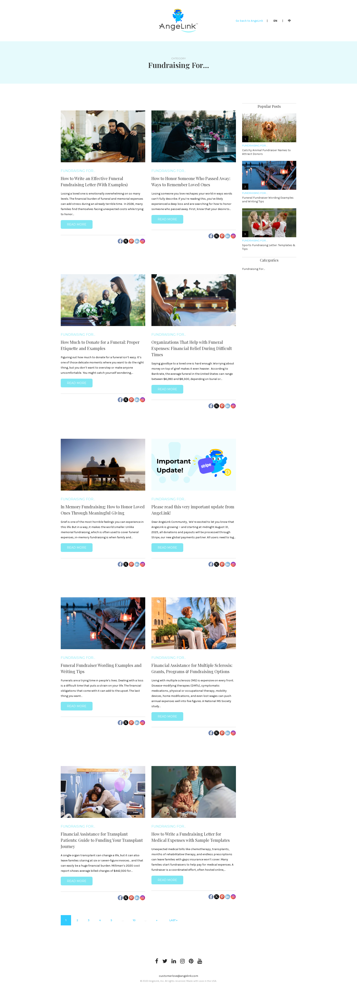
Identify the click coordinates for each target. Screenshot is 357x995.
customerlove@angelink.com (178, 976)
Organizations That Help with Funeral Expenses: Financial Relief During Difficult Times (191, 348)
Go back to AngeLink (250, 21)
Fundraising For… (253, 269)
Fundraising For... (78, 171)
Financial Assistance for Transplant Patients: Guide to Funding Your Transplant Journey (102, 840)
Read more (76, 224)
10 (134, 920)
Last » (173, 920)
